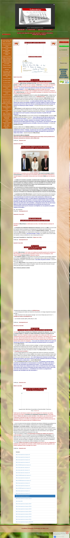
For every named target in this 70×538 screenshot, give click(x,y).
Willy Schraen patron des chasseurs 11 (23, 490)
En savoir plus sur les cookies (60, 536)
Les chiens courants (7, 80)
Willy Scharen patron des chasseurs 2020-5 (23, 508)
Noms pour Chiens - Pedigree (7, 51)
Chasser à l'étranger (7, 65)
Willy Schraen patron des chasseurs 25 (23, 454)
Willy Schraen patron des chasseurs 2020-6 (23, 506)
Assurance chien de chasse (7, 87)
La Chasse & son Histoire (6, 54)
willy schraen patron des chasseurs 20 (23, 467)
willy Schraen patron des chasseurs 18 (23, 472)
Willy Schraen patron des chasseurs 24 (23, 457)
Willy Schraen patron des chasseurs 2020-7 (23, 503)
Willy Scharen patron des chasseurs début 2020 (24, 521)
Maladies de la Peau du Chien (6, 104)
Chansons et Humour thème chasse (7, 123)
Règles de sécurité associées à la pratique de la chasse (6, 62)
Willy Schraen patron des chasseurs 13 (23, 485)
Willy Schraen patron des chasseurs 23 (23, 459)
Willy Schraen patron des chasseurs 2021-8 (23, 498)
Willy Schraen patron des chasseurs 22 (23, 462)
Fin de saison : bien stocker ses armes (7, 72)
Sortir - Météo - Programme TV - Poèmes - (7, 126)
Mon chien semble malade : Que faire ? (7, 101)
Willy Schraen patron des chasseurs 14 (23, 483)
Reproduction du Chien (6, 96)
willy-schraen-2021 (19, 501)
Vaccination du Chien (7, 99)
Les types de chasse (7, 67)
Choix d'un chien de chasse (7, 45)
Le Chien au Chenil (7, 89)
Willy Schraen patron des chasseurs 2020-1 (23, 519)
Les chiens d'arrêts (6, 78)
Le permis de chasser (7, 56)
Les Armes (7, 69)
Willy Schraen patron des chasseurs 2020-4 (23, 511)
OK (54, 536)
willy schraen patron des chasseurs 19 (23, 470)
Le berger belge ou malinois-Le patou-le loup (7, 75)
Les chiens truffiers (6, 82)
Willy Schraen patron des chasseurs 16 (23, 477)
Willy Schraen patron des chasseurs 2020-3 (23, 514)
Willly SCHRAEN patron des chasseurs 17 (23, 475)
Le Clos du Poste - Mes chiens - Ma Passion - (6, 41)
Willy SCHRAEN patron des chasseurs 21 (23, 464)
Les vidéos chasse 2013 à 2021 (6, 48)
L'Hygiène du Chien (7, 94)
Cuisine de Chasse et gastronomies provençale (7, 117)
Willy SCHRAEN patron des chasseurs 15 (23, 480)
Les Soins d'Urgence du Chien (6, 111)
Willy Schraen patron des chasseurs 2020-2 (23, 516)
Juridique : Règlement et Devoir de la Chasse (7, 59)
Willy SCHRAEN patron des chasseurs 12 (23, 488)
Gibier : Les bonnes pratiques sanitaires (7, 114)
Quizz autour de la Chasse (6, 120)
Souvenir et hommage (7, 43)
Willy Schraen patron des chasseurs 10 (23, 493)
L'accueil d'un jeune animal (7, 92)
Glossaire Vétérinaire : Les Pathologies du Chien (6, 107)
